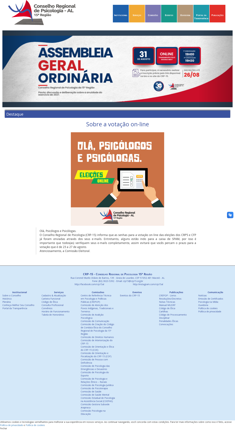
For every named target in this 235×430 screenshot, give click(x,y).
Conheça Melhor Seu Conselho (18, 305)
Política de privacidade (209, 311)
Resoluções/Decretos (170, 298)
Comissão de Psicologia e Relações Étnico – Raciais (94, 380)
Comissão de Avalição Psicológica (92, 316)
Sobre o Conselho (11, 295)
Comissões (153, 15)
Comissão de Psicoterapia (94, 388)
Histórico (7, 298)
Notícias (202, 295)
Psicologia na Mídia (208, 301)
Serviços (137, 15)
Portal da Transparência (201, 17)
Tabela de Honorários (53, 314)
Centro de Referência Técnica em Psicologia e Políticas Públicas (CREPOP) (96, 298)
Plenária (6, 301)
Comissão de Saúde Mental (95, 394)
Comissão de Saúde (91, 391)
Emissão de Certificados (210, 298)
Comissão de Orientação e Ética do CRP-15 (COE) (97, 348)
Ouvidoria (185, 15)
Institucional (120, 15)
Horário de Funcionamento (56, 311)
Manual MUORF (167, 305)
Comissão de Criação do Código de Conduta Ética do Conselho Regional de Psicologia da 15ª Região (97, 329)
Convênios (47, 308)
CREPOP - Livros (167, 295)
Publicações (217, 15)
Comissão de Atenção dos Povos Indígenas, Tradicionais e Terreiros (97, 308)
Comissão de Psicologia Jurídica (97, 385)
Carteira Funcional (51, 298)
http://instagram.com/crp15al (147, 284)
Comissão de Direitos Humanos (97, 337)
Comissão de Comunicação (95, 321)
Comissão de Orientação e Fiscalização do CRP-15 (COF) (96, 355)
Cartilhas (163, 311)
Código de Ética (50, 301)
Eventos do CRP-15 (130, 295)
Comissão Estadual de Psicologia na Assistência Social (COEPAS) (98, 399)
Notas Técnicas (167, 301)
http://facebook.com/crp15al (89, 284)
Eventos (169, 15)
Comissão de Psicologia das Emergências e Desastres (95, 367)
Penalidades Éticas (168, 321)
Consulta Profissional (52, 305)
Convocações (166, 324)
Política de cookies (208, 308)
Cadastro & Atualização (54, 295)
